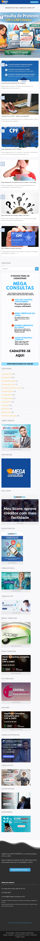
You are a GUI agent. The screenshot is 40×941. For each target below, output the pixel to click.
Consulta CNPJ (6, 374)
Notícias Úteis (6, 412)
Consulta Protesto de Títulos (11, 388)
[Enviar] (37, 268)
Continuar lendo (20, 54)
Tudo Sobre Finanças (8, 416)
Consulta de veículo (8, 384)
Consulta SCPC (6, 395)
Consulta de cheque (8, 381)
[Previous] (3, 35)
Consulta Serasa (7, 398)
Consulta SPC (6, 402)
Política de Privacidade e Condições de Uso (20, 922)
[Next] (37, 35)
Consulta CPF (6, 377)
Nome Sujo (5, 409)
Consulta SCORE (7, 391)
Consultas (4, 405)
